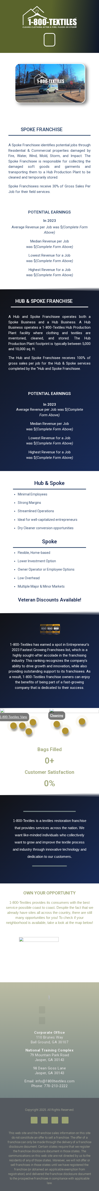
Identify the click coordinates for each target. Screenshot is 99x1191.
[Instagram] (54, 1120)
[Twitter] (44, 1120)
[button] (50, 39)
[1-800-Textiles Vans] (13, 725)
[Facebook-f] (34, 1120)
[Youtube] (65, 1120)
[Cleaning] (56, 724)
